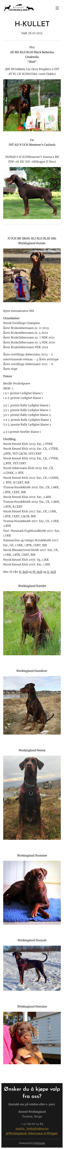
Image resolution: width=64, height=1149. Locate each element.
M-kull (37, 572)
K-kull (23, 572)
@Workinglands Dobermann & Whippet (32, 1133)
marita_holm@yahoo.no (32, 1128)
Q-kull (51, 572)
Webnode (39, 1143)
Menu (57, 7)
